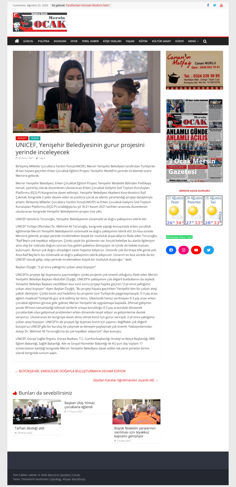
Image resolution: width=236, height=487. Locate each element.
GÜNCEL (28, 41)
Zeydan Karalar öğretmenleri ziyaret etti (126, 380)
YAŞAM (130, 41)
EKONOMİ (60, 41)
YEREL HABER (90, 41)
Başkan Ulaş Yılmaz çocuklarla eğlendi (80, 405)
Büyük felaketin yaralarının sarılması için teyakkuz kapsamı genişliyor (135, 432)
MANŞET (22, 138)
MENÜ (192, 41)
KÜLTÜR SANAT (161, 41)
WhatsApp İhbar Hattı (179, 237)
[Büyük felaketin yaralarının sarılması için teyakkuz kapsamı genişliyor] (136, 401)
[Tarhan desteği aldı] (37, 401)
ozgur (42, 158)
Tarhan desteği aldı (29, 428)
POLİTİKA (43, 41)
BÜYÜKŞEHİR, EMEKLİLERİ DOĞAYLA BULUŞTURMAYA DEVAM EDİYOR (70, 371)
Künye (179, 41)
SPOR (74, 41)
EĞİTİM (143, 41)
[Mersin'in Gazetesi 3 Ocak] (17, 41)
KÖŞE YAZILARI (112, 41)
